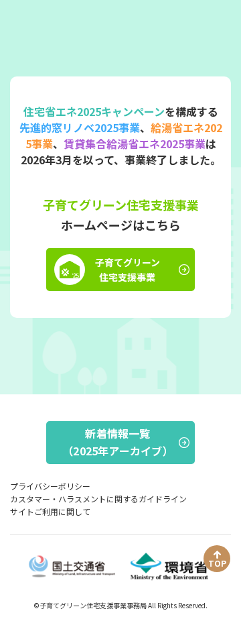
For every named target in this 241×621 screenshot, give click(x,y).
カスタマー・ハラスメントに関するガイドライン (98, 498)
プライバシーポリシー (50, 486)
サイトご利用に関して (50, 511)
